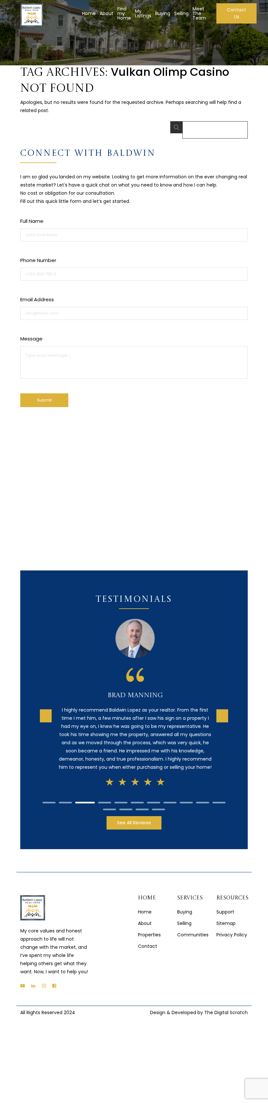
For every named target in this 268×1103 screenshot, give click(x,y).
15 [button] (158, 803)
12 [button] (109, 803)
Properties (149, 928)
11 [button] (219, 796)
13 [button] (125, 803)
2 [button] (65, 796)
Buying (162, 13)
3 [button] (85, 796)
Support (225, 905)
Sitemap (226, 917)
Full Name (31, 221)
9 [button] (186, 796)
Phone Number (38, 260)
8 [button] (169, 796)
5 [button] (120, 796)
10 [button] (202, 796)
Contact (147, 940)
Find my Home (124, 13)
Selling (181, 13)
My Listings (143, 13)
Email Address (37, 299)
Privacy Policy (231, 928)
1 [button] (49, 796)
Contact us (236, 13)
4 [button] (104, 796)
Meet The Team (199, 13)
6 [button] (137, 796)
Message (31, 338)
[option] (134, 702)
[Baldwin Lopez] (31, 15)
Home (89, 13)
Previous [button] (46, 712)
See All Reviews (134, 816)
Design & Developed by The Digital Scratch (199, 1006)
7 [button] (153, 796)
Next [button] (222, 712)
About (106, 13)
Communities (193, 928)
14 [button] (142, 803)
